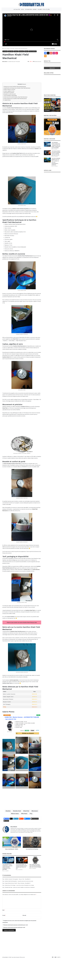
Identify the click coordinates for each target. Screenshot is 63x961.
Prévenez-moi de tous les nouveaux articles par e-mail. (14, 927)
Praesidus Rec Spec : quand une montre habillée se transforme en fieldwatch (20, 887)
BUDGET (35, 9)
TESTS (22, 9)
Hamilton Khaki (17, 811)
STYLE (44, 9)
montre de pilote (7, 463)
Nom (3, 910)
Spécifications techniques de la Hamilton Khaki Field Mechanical (16, 88)
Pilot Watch (24, 813)
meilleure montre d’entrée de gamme (20, 208)
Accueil (4, 48)
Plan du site (22, 957)
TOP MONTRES (28, 9)
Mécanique (21, 51)
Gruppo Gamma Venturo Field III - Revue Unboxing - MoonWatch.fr (17, 883)
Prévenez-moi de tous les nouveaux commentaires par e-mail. (16, 924)
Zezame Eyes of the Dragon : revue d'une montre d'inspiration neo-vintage (19, 885)
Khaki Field (26, 811)
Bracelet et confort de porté (9, 94)
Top (31, 813)
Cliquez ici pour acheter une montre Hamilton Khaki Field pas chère (22, 622)
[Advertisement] (21, 72)
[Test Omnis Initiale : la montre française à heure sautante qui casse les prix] (22, 860)
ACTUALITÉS (17, 9)
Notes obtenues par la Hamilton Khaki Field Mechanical (15, 98)
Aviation (15, 51)
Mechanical (35, 811)
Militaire (26, 51)
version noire (27, 569)
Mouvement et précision (8, 92)
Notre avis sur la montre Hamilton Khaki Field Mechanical (15, 97)
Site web (24, 915)
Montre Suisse (15, 813)
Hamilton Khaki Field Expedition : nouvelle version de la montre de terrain (19, 881)
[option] (52, 105)
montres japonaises (14, 680)
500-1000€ (11, 51)
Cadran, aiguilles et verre (8, 91)
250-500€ (12, 48)
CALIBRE (40, 9)
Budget (8, 48)
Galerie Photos (7, 100)
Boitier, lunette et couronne (9, 89)
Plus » (32, 832)
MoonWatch (5, 61)
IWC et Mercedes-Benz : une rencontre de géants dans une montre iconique (35, 865)
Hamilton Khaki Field (30, 610)
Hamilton (8, 811)
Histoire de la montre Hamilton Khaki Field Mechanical (14, 86)
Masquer (24, 84)
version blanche (35, 569)
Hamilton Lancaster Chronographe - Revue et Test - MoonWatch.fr (17, 879)
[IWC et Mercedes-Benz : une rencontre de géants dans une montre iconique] (35, 860)
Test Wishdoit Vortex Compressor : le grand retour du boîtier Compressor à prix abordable (7, 867)
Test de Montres (33, 51)
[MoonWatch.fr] (31, 4)
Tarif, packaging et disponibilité (10, 95)
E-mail (4, 915)
